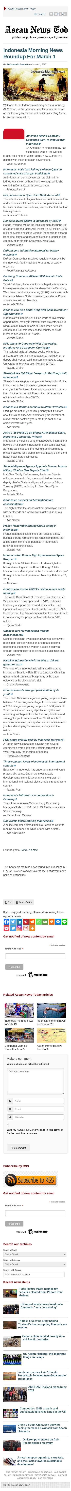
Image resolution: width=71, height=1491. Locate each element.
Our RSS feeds (45, 1478)
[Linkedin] (19, 922)
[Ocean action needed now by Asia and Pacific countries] (12, 1341)
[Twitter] (51, 14)
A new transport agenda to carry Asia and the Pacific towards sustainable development (40, 1461)
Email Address (14, 948)
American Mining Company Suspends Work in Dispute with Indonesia (45, 139)
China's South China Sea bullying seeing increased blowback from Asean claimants (42, 1428)
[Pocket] (6, 928)
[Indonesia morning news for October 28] (51, 1011)
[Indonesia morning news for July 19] (19, 1011)
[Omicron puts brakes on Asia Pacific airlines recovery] (12, 1444)
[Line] (64, 922)
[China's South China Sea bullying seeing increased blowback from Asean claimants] (9, 1428)
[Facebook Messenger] (58, 922)
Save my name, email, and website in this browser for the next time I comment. (35, 1131)
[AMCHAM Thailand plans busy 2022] (15, 1393)
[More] (32, 928)
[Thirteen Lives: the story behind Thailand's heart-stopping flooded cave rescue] (10, 1324)
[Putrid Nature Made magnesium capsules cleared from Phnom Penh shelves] (10, 1292)
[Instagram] (19, 928)
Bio (9, 902)
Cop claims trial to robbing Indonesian (27, 821)
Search (41, 14)
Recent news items (16, 1282)
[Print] (51, 922)
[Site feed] (65, 14)
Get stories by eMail (45, 1475)
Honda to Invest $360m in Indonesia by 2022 (30, 220)
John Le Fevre (29, 850)
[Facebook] (6, 922)
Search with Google (12, 1270)
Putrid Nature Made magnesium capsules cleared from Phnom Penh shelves (41, 1292)
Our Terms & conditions (40, 1472)
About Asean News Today (22, 8)
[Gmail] (26, 928)
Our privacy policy (16, 1472)
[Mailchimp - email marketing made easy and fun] (32, 974)
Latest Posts (25, 902)
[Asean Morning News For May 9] (51, 1036)
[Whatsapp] (39, 922)
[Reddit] (32, 922)
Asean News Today (20, 1485)
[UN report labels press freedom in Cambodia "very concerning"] (11, 1308)
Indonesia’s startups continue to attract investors (34, 407)
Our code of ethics (23, 1475)
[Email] (45, 922)
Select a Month (10, 1250)
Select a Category (11, 1260)
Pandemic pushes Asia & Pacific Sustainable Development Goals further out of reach (42, 1375)
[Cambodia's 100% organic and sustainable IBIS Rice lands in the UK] (10, 1412)
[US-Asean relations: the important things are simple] (12, 1358)
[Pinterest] (56, 14)
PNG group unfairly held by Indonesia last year (32, 739)
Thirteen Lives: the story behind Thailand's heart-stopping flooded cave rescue (42, 1324)
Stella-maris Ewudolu (18, 64)
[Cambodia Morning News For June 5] (19, 1036)
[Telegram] (13, 928)
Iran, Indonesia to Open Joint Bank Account (30, 195)
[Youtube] (60, 14)
